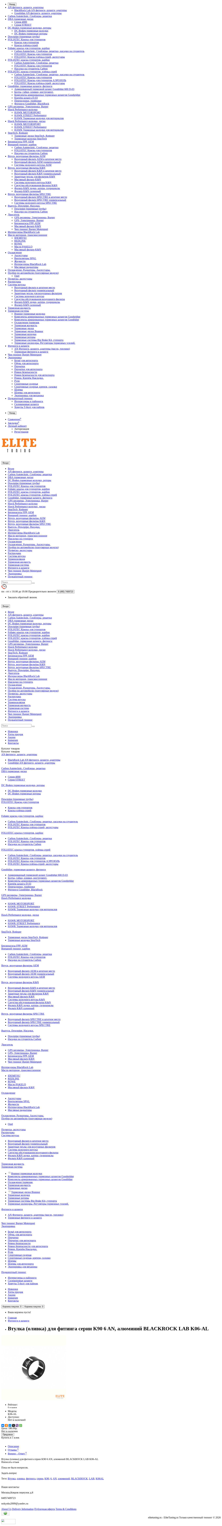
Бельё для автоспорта (26, 360)
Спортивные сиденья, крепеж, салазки (35, 386)
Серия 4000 (20, 22)
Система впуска (17, 284)
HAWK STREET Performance (30, 115)
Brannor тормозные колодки (29, 313)
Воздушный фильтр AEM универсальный (37, 162)
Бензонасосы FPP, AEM (21, 141)
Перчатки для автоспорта (28, 369)
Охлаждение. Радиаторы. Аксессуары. (29, 270)
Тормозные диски (24, 328)
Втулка (12, 1478)
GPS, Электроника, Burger (29, 220)
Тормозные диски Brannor (28, 331)
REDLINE (20, 240)
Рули (17, 381)
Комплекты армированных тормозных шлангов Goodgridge (47, 95)
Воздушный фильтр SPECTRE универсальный (40, 200)
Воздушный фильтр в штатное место (34, 287)
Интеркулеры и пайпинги (28, 401)
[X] (13, 1425)
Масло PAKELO (23, 246)
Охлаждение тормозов (26, 322)
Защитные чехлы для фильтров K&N (34, 176)
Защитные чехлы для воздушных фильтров (38, 293)
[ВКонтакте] (2, 1425)
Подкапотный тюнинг (20, 398)
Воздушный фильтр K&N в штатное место (37, 170)
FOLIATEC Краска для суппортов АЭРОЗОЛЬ (40, 80)
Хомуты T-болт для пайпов (29, 407)
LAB (91, 1478)
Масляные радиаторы (26, 267)
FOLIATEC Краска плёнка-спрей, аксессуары (39, 57)
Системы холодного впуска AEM (32, 165)
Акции (11, 737)
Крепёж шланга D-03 (26, 97)
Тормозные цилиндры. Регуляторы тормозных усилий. (44, 343)
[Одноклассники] (6, 1425)
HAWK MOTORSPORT (27, 112)
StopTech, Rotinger (18, 132)
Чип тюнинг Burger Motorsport (31, 229)
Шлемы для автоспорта (27, 392)
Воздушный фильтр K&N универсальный (37, 173)
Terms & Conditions (66, 1509)
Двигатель (13, 214)
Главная (12, 1317)
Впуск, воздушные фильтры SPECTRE (29, 194)
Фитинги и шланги (18, 345)
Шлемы (18, 389)
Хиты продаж (15, 734)
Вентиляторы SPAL (25, 258)
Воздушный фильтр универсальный (34, 290)
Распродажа (14, 281)
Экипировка (15, 357)
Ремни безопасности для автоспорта (34, 375)
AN (55, 1478)
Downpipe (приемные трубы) (24, 36)
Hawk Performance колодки (23, 109)
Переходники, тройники (27, 100)
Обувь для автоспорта (26, 363)
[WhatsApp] (20, 1425)
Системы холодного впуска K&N (32, 182)
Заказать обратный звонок (22, 597)
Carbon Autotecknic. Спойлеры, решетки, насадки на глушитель (49, 51)
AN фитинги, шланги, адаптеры (26, 7)
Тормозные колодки (25, 334)
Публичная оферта (44, 1509)
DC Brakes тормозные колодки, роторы (29, 27)
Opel (16, 275)
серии (40, 1478)
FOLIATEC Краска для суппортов (27, 39)
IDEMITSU (20, 238)
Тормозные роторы (24, 337)
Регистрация (21, 431)
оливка (21, 1478)
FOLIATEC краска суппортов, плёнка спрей (32, 71)
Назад (12, 4)
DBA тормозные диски (20, 19)
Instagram (13, 740)
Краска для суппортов (26, 42)
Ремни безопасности (25, 372)
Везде (11, 468)
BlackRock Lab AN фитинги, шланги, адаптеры (40, 10)
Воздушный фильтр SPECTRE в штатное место (40, 197)
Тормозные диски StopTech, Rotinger (34, 135)
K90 (47, 1478)
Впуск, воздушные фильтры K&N (26, 167)
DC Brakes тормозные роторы (30, 33)
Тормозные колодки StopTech (30, 138)
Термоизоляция (16, 559)
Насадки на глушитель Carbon (31, 68)
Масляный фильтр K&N (27, 179)
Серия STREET (23, 25)
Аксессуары (21, 255)
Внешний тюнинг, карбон (22, 144)
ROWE (18, 243)
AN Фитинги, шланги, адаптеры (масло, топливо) (42, 348)
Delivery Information (23, 1509)
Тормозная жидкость (19, 308)
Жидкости (20, 261)
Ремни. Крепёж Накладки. (29, 378)
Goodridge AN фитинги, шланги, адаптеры (38, 13)
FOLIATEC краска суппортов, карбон (29, 60)
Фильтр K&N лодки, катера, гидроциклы (37, 188)
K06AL (100, 1478)
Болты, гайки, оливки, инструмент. (33, 92)
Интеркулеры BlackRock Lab (24, 232)
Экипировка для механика (29, 395)
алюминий (64, 1478)
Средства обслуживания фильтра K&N (35, 185)
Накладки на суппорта (20, 538)
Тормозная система (18, 310)
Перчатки (19, 366)
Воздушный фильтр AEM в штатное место (37, 159)
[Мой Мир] (9, 1425)
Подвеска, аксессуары (20, 278)
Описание (13, 1446)
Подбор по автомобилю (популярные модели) (33, 273)
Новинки (13, 731)
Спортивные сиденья (26, 383)
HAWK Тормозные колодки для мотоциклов (39, 118)
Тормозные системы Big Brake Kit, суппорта (38, 340)
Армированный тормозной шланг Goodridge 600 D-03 (44, 89)
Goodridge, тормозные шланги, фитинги (30, 86)
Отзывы (13, 1450)
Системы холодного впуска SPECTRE (35, 203)
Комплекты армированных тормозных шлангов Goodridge (46, 319)
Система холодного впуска (29, 296)
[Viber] (17, 1425)
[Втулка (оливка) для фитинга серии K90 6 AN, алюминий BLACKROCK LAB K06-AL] (33, 1399)
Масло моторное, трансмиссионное (27, 235)
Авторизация (21, 429)
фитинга (30, 1478)
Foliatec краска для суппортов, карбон (29, 48)
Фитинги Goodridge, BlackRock (31, 103)
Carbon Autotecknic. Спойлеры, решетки (30, 16)
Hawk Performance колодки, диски (27, 121)
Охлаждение (15, 252)
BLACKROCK (79, 1478)
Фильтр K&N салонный (27, 191)
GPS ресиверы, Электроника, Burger (28, 106)
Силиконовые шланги (26, 404)
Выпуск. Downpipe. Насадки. (24, 205)
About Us (6, 1509)
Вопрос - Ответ (17, 1453)
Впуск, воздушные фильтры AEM (26, 156)
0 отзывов (12, 1407)
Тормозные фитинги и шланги (31, 351)
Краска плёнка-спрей (26, 45)
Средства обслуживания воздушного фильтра (39, 299)
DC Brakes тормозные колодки (31, 30)
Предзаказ (8, 1434)
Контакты (13, 743)
